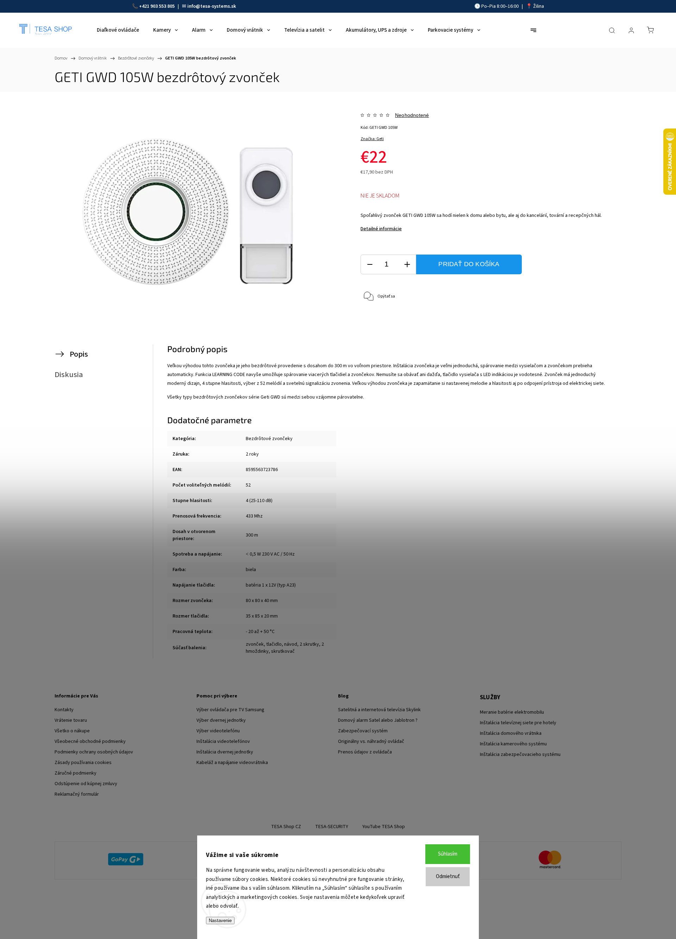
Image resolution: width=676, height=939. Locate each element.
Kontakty (64, 709)
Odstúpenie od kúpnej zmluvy (86, 783)
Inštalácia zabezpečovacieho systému (520, 754)
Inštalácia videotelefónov (223, 741)
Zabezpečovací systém (363, 730)
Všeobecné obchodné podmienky (90, 741)
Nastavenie (220, 920)
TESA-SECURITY (331, 826)
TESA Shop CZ (286, 826)
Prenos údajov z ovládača (365, 752)
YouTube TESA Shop (383, 826)
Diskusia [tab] (69, 374)
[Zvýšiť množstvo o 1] (407, 264)
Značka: (372, 139)
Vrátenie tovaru (71, 720)
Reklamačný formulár (77, 794)
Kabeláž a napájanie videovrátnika (232, 762)
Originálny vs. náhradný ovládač (371, 741)
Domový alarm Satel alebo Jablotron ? (378, 720)
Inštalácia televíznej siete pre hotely (518, 722)
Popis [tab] (79, 354)
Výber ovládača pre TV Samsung (230, 709)
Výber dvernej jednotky (221, 720)
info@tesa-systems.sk (211, 6)
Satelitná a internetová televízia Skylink (379, 709)
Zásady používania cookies (83, 762)
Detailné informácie (381, 228)
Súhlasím (447, 854)
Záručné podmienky (75, 773)
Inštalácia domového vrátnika (511, 733)
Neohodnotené (412, 115)
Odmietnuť (448, 876)
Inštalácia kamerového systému (513, 743)
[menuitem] (118, 30)
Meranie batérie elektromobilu (512, 712)
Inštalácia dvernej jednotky (224, 752)
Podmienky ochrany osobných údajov (94, 752)
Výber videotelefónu (218, 730)
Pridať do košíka (468, 264)
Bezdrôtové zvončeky (269, 438)
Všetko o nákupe (72, 730)
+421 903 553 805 (157, 6)
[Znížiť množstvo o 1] (369, 264)
